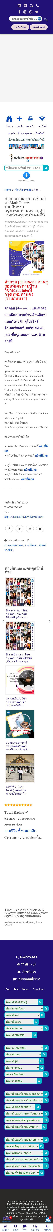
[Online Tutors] (42, 119)
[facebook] (19, 12)
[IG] (24, 12)
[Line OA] (31, 6)
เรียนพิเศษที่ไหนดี (28, 979)
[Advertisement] (26, 66)
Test (16, 989)
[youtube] (25, 6)
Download (38, 989)
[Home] (19, 6)
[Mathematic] (19, 119)
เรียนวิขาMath (22, 189)
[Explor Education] (9, 119)
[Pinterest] (30, 12)
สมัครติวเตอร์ (39, 27)
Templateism (11, 1207)
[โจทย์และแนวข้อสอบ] (48, 1220)
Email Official (20, 1210)
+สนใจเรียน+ (20, 27)
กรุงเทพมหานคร (13, 545)
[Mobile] (37, 6)
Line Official (36, 1210)
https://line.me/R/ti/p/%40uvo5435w (23, 516)
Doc (7, 989)
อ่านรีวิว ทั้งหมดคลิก (20, 831)
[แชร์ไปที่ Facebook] (9, 528)
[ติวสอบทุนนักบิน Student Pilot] (26, 161)
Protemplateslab (27, 1207)
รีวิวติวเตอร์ (28, 964)
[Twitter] (36, 12)
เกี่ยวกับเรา (28, 972)
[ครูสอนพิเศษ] (26, 149)
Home (7, 189)
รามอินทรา (31, 545)
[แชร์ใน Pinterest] (30, 528)
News (25, 989)
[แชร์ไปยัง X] (19, 528)
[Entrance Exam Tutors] (30, 119)
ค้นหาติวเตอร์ (28, 957)
